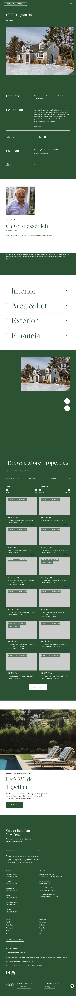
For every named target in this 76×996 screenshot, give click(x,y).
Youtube (42, 928)
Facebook (42, 919)
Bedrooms (53, 478)
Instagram (42, 922)
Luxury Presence (24, 987)
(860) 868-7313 (11, 904)
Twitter (41, 931)
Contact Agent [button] (36, 818)
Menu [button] (66, 4)
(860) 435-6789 (11, 877)
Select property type (12, 478)
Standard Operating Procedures (16, 953)
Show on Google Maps (41, 153)
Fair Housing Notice (12, 948)
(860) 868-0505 (11, 891)
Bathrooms (31, 478)
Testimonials (10, 931)
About (28, 267)
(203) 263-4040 (11, 911)
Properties (9, 925)
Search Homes (36, 687)
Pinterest (42, 934)
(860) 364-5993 (11, 897)
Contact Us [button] (13, 804)
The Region (9, 928)
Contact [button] (12, 242)
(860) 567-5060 (11, 884)
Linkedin (42, 925)
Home (8, 919)
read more (37, 126)
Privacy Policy (30, 862)
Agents (60, 4)
